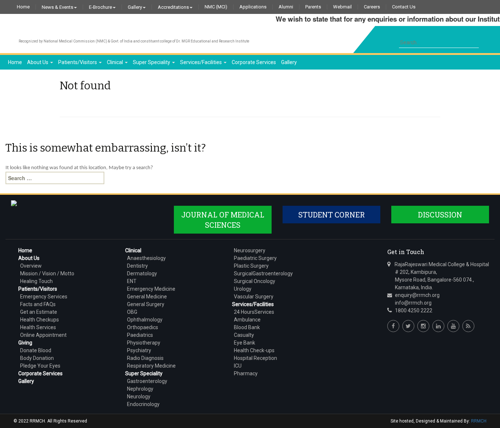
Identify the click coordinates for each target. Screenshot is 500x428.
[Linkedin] (438, 326)
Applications (252, 7)
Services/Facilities (201, 62)
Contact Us (403, 7)
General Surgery (145, 304)
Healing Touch (36, 281)
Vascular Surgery (253, 296)
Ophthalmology (145, 320)
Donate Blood (35, 350)
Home (23, 7)
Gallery (135, 7)
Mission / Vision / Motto (47, 273)
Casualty (244, 335)
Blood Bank (247, 327)
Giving (25, 343)
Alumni (286, 7)
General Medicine (147, 296)
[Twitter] (408, 326)
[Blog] (468, 326)
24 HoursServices (254, 312)
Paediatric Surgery (255, 258)
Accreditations (173, 7)
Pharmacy (246, 373)
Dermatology (142, 273)
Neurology (138, 396)
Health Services (38, 327)
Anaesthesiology (146, 258)
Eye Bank (244, 343)
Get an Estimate (38, 312)
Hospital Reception (255, 358)
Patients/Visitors (78, 62)
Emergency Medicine (151, 289)
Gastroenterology (147, 381)
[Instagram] (423, 326)
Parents (313, 7)
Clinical (115, 62)
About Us (38, 62)
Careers (372, 7)
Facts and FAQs (38, 304)
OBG (132, 312)
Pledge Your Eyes (40, 366)
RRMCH (478, 421)
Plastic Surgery (251, 266)
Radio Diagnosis (145, 358)
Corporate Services (254, 62)
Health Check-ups (254, 350)
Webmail (342, 7)
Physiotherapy (143, 343)
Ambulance (247, 320)
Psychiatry (139, 350)
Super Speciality (152, 62)
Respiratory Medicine (151, 366)
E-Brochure (100, 7)
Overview (31, 266)
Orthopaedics (142, 327)
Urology (242, 289)
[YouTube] (453, 326)
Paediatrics (140, 335)
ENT (132, 281)
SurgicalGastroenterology (263, 273)
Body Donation (37, 358)
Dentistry (137, 266)
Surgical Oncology (254, 281)
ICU (238, 366)
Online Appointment (43, 335)
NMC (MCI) (216, 7)
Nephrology (140, 389)
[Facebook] (393, 326)
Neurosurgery (249, 250)
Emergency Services (43, 296)
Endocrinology (143, 404)
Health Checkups (39, 320)
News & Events (57, 7)
